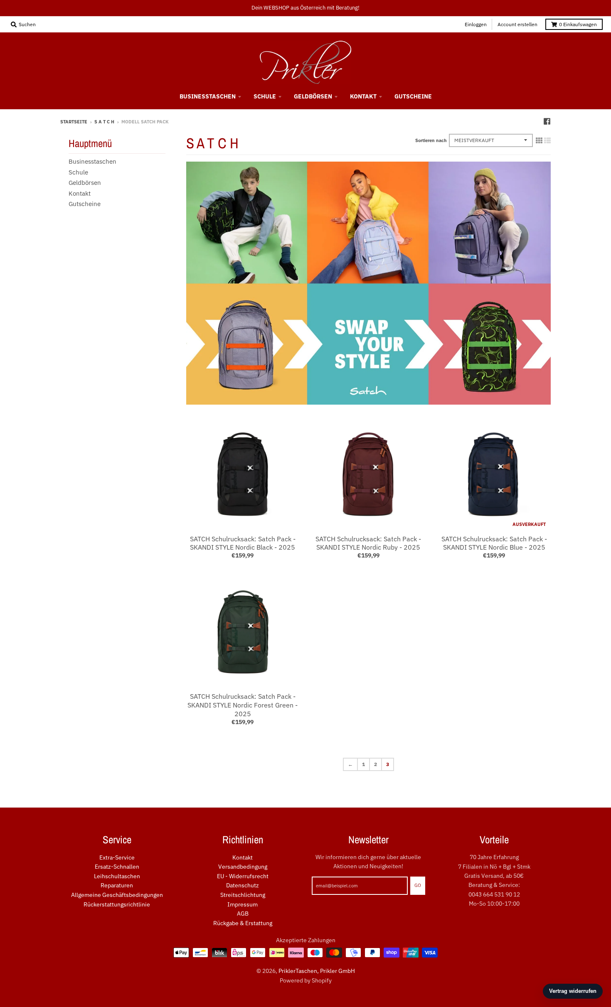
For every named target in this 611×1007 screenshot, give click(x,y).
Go (417, 885)
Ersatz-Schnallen (117, 866)
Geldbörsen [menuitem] (313, 96)
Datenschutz (242, 885)
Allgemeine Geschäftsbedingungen (117, 895)
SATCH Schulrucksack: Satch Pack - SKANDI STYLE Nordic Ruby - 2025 (368, 543)
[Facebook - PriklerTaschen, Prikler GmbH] (547, 121)
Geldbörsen (85, 183)
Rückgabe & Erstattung (242, 923)
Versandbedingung (242, 866)
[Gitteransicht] (539, 140)
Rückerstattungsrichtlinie (117, 904)
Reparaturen (117, 885)
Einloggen (476, 24)
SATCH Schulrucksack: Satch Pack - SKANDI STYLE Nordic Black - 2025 (243, 543)
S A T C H (104, 122)
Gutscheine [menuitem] (413, 96)
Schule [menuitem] (265, 96)
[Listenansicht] (547, 140)
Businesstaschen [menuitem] (208, 96)
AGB (243, 913)
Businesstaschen (92, 161)
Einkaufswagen (578, 24)
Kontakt (80, 193)
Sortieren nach (431, 140)
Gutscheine (85, 204)
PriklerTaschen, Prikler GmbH (316, 971)
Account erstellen (517, 24)
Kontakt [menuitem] (363, 96)
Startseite (73, 122)
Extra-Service (117, 857)
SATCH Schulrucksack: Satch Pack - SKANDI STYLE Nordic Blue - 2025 (494, 543)
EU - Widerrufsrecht (243, 876)
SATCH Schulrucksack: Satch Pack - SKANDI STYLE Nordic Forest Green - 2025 (242, 705)
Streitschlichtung (242, 895)
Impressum (242, 904)
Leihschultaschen (117, 876)
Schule (78, 172)
